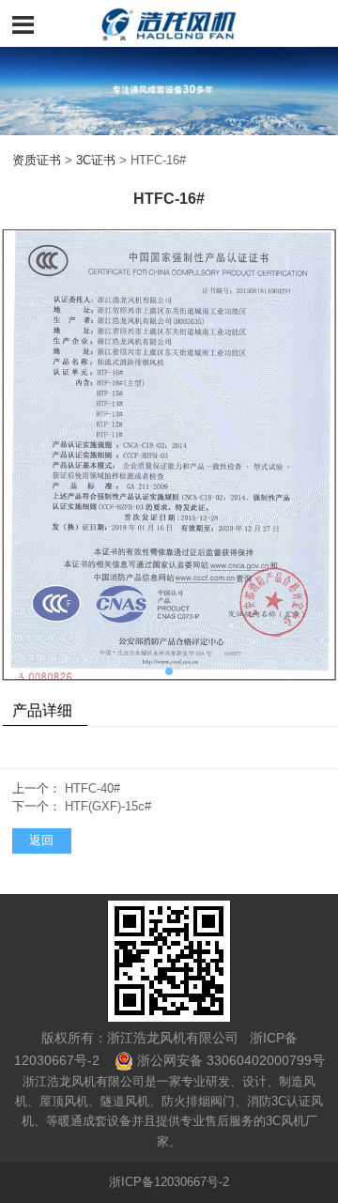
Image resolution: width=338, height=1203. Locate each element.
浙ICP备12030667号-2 (169, 1182)
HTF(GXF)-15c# (108, 806)
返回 (41, 840)
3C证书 (95, 160)
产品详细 (42, 710)
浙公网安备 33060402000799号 (231, 1060)
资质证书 (36, 160)
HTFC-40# (92, 788)
